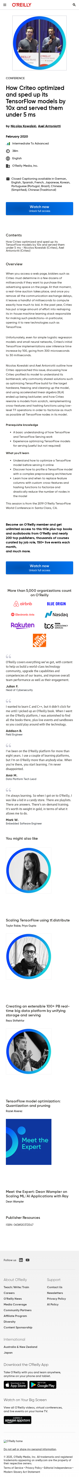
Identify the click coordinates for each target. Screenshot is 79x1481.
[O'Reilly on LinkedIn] (21, 1260)
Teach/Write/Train (16, 1287)
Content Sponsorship (18, 1327)
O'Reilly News (13, 1299)
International (14, 1339)
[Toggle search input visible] (74, 4)
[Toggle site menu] (4, 4)
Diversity (9, 1322)
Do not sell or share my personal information (30, 1449)
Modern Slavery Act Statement (22, 1472)
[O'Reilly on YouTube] (27, 1260)
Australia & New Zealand (20, 1347)
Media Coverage (15, 1304)
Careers (9, 1293)
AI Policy (52, 1304)
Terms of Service (13, 1468)
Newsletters (55, 1293)
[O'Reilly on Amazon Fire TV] (17, 1423)
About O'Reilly (15, 1279)
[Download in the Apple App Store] (16, 1388)
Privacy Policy (56, 1299)
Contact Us (54, 1287)
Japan (8, 1353)
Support (54, 1279)
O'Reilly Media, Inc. (25, 165)
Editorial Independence (58, 1468)
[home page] (21, 4)
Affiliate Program (15, 1316)
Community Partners (17, 1310)
